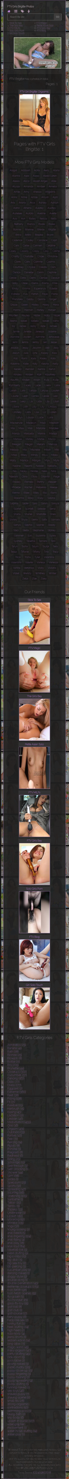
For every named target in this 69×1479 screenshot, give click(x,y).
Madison (54, 422)
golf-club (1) (14, 1310)
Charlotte (28, 256)
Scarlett (29, 508)
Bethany (18, 224)
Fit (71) (11, 1102)
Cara (16, 245)
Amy (26, 191)
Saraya (55, 503)
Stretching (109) (17, 1196)
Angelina (50, 191)
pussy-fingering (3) (19, 1374)
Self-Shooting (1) (17, 1169)
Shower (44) (15, 1172)
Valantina (49, 557)
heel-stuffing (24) (18, 1327)
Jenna (25, 342)
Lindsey (17, 412)
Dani (53, 267)
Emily (15, 288)
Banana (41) (14, 1048)
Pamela (29, 481)
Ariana (22, 202)
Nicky (23, 471)
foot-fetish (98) (17, 1290)
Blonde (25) (14, 1055)
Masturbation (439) (19, 1122)
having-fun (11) (16, 1323)
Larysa (44, 390)
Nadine (17, 465)
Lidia (39, 401)
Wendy (27, 573)
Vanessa (53, 562)
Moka (54, 454)
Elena (35, 283)
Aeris (46, 170)
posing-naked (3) (18, 1363)
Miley (24, 454)
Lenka (35, 395)
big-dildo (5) (14, 1259)
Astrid (16, 207)
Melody (14, 449)
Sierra (34, 519)
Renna (16, 492)
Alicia (26, 181)
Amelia (53, 186)
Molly (13, 460)
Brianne (29, 229)
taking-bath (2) (16, 1414)
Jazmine (40, 336)
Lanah (13, 390)
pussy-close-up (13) (20, 1370)
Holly (47, 315)
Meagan (16, 444)
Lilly (34, 406)
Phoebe (16, 487)
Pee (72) (12, 1139)
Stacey (52, 524)
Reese (53, 487)
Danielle (28, 272)
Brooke (39, 234)
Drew (25, 283)
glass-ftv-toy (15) (17, 1303)
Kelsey (18, 369)
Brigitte (52, 229)
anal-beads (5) (16, 1233)
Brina (18, 234)
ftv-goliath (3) (15, 1296)
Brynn (50, 234)
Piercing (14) (14, 1142)
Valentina (16, 562)
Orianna (45, 476)
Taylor (45, 546)
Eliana (45, 283)
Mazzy (52, 439)
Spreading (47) (16, 1189)
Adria (37, 170)
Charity (15, 256)
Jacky (33, 326)
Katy (35, 363)
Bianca (31, 224)
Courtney (18, 267)
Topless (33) (15, 1209)
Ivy (13, 326)
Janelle (27, 331)
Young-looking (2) (18, 1229)
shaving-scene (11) (18, 1397)
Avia (15, 218)
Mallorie (40, 428)
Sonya (17, 524)
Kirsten (29, 374)
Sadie (25, 503)
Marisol (53, 433)
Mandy (16, 433)
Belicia (43, 218)
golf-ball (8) (14, 1306)
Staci (16, 530)
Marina (41, 433)
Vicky (41, 567)
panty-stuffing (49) (18, 1353)
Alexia (16, 181)
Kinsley (18, 374)
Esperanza (40, 288)
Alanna (16, 175)
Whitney (40, 573)
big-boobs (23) (16, 1256)
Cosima (50, 261)
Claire (17, 261)
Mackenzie (16, 422)
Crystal (31, 267)
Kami (24, 358)
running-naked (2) (18, 1387)
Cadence (17, 240)
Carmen (37, 245)
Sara (34, 503)
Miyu (44, 454)
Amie (17, 191)
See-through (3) (17, 1165)
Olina (24, 476)
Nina (53, 471)
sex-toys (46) (15, 1390)
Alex (26, 175)
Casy (46, 250)
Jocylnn (36, 347)
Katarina (15, 363)
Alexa (36, 175)
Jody (56, 347)
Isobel (46, 320)
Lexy (23, 401)
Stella (25, 530)
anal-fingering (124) (19, 1236)
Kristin (37, 379)
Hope (57, 315)
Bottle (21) (13, 1061)
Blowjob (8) (14, 1058)
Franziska (17, 299)
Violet (16, 573)
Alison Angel (40, 181)
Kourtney (50, 374)
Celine (56, 250)
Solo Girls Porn (16, 30)
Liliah (56, 401)
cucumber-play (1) (19, 1269)
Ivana (56, 320)
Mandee (53, 428)
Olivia (34, 476)
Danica (16, 272)
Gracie (13, 304)
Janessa (39, 331)
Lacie (38, 385)
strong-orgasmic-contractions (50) (18, 1405)
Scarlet (17, 508)
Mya (47, 460)
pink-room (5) (16, 1357)
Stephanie (38, 530)
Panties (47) (14, 1135)
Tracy (55, 551)
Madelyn (31, 422)
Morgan (36, 460)
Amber (41, 186)
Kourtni (14, 379)
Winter (52, 573)
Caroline (50, 245)
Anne (24, 197)
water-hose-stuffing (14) (22, 1431)
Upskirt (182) (15, 1216)
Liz (44, 412)
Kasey (43, 358)
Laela (48, 385)
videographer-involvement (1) (17, 1426)
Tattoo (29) (14, 1202)
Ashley (43, 202)
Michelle (35, 449)
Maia (21, 428)
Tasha (25, 546)
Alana (56, 170)
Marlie (40, 439)
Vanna (16, 567)
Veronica (29, 567)
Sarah (44, 503)
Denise (43, 277)
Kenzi (52, 369)
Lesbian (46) (15, 1118)
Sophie (40, 524)
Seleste (41, 508)
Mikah (47, 449)
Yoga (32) (13, 1226)
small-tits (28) (15, 1400)
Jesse (54, 342)
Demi (33, 277)
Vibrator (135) (15, 1222)
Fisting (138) (14, 1098)
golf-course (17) (17, 1313)
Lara (22, 390)
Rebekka (41, 487)
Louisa (30, 417)
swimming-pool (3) (19, 1410)
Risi (45, 492)
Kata (53, 358)
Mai (13, 428)
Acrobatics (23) (16, 1044)
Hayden (13, 315)
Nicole (34, 471)
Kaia (54, 352)
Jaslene (52, 331)
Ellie (54, 283)
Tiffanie (25, 551)
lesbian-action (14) (18, 1340)
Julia (25, 352)
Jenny (35, 342)
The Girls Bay (16, 25)
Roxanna (19, 498)
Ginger (53, 299)
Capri (54, 240)
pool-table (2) (16, 1360)
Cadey (30, 240)
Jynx (34, 352)
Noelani (13, 476)
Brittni (28, 234)
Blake (52, 224)
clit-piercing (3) (16, 1266)
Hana (56, 304)
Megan (29, 444)
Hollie (37, 315)
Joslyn (15, 352)
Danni (40, 272)
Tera (55, 546)
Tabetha (30, 541)
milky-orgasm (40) (19, 1350)
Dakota (43, 267)
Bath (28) (13, 1051)
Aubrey (39, 207)
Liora (28, 412)
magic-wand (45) (18, 1347)
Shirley (13, 519)
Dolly (15, 283)
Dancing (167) (15, 1078)
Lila (47, 401)
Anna (14, 197)
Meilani (41, 444)
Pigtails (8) (13, 1145)
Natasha (51, 465)
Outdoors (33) (16, 1132)
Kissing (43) (14, 1112)
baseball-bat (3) (17, 1249)
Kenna (41, 369)
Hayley (26, 315)
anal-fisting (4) (16, 1239)
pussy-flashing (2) (18, 1377)
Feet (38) (13, 1095)
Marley (30, 439)
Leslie (46, 395)
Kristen (26, 379)
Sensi (52, 508)
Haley (46, 304)
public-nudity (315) (18, 1367)
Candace (42, 240)
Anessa (37, 191)
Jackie (22, 326)
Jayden (27, 336)
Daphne (51, 272)
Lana (57, 385)
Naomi (28, 465)
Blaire (42, 224)
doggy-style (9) (17, 1276)
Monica (24, 460)
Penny (40, 481)
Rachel (28, 487)
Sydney (18, 541)
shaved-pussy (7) (18, 1394)
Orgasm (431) (15, 1128)
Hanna (17, 309)
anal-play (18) (15, 1243)
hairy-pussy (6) (16, 1316)
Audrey (51, 207)
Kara (33, 358)
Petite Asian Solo (45, 25)
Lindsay (52, 406)
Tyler (37, 557)
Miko (14, 454)
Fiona (55, 293)
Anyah (45, 197)
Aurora (29, 213)
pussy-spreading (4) (20, 1380)
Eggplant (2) (14, 1088)
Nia (15, 471)
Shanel (28, 514)
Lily (42, 406)
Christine (52, 256)
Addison (25, 170)
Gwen (24, 304)
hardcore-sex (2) (18, 1320)
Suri (29, 535)
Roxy (31, 498)
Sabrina (14, 503)
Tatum (35, 546)
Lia (31, 401)
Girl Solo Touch (17, 33)
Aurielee (17, 213)
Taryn (15, 546)
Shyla (24, 519)
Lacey (27, 385)
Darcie (12, 277)
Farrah (34, 293)
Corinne (38, 261)
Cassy (36, 250)
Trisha (27, 557)
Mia (25, 449)
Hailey (35, 304)
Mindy (34, 454)
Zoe (34, 578)
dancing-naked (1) (18, 1273)
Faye (45, 293)
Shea (53, 514)
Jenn (15, 342)
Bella (53, 218)
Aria (13, 202)
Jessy (25, 347)
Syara (52, 535)
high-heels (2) (16, 1330)
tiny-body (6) (15, 1417)
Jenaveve (53, 336)
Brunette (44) (15, 1068)
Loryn (19, 417)
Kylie (56, 379)
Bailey (32, 218)
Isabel (24, 320)
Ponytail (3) (14, 1149)
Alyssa (16, 186)
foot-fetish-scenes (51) (21, 1293)
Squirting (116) (15, 1192)
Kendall (30, 369)
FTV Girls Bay (43, 28)
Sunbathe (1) (15, 1199)
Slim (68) (13, 1175)
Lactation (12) (15, 1115)
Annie (34, 197)
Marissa (17, 439)
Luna (50, 417)
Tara (53, 541)
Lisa (37, 412)
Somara (55, 519)
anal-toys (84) (16, 1246)
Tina (46, 551)
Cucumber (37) (17, 1075)
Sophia (28, 524)
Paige (56, 476)
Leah (25, 395)
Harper (52, 309)
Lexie (13, 401)
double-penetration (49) (22, 1283)
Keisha (45, 363)
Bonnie (17, 229)
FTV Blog (41, 30)
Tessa (14, 551)
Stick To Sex (15, 23)
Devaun (55, 277)
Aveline (41, 213)
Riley (36, 492)
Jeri (45, 342)
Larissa (33, 390)
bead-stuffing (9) (17, 1253)
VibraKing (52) (16, 1219)
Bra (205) (13, 1065)
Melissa (53, 444)
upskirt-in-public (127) (20, 1421)
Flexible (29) (15, 1105)
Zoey (44, 578)
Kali (16, 358)
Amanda (28, 186)
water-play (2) (16, 1434)
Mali (30, 428)
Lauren (56, 390)
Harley (40, 309)
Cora (27, 261)
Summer (18, 535)
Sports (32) (14, 1186)
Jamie (16, 331)
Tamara (43, 541)
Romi (54, 492)
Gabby (30, 299)
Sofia (44, 519)
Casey (12, 250)
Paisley (17, 481)
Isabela (35, 320)
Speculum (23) (16, 1182)
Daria (23, 277)
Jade (42, 326)
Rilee (26, 492)
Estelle (53, 288)
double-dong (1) (17, 1280)
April (55, 197)
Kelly (55, 363)
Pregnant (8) (15, 1152)
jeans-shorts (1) (16, 1337)
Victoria (52, 567)
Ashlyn (54, 202)
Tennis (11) (13, 1206)
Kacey (44, 352)
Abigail (13, 170)
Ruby (41, 498)
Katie (26, 363)
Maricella (29, 433)
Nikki (44, 471)
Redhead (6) (15, 1155)
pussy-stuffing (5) (18, 1384)
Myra (56, 460)
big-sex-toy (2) (16, 1263)
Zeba (25, 578)
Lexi (55, 395)
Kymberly (14, 385)
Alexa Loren (50, 175)
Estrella (15, 293)
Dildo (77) (13, 1081)
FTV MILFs (14, 28)
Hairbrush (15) (15, 1108)
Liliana (15, 406)
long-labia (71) (16, 1343)
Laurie (15, 395)
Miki (57, 449)
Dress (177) (14, 1085)
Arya (32, 202)
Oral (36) (12, 1125)
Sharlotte (41, 514)
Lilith (25, 406)
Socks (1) (12, 1179)
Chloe (40, 256)
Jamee (53, 326)
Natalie (40, 465)
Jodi (47, 347)
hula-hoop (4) (16, 1333)
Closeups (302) (17, 1071)
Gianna (41, 299)
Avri (23, 218)
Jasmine (14, 336)
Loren (53, 412)
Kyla (46, 379)
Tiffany (36, 551)
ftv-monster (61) (17, 1300)
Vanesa (41, 562)
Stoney (52, 530)
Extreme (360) (16, 1092)
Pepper (52, 481)
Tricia (18, 557)
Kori (39, 374)
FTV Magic (41, 23)
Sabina (51, 498)
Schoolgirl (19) (16, 1162)
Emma (26, 288)
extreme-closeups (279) (23, 1286)
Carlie (26, 245)
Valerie (29, 562)
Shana (17, 514)
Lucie (41, 417)
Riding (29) (14, 1159)
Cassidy (24, 250)
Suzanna (40, 535)
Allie (53, 181)
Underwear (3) (16, 1212)
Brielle (40, 229)
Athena (27, 207)
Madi (43, 422)
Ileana (13, 320)
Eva (25, 293)
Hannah (28, 309)
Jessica (14, 347)
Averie (52, 213)
